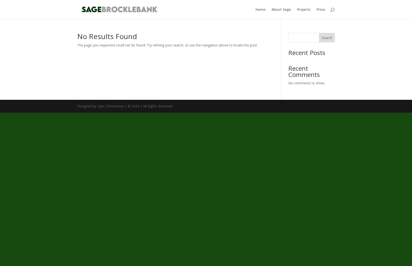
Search (327, 37)
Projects (303, 10)
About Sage (281, 10)
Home (260, 10)
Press (321, 10)
